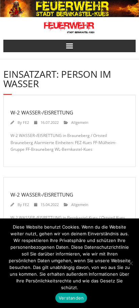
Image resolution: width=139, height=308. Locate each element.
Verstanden (71, 298)
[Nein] (130, 263)
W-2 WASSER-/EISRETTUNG (41, 112)
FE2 (26, 122)
